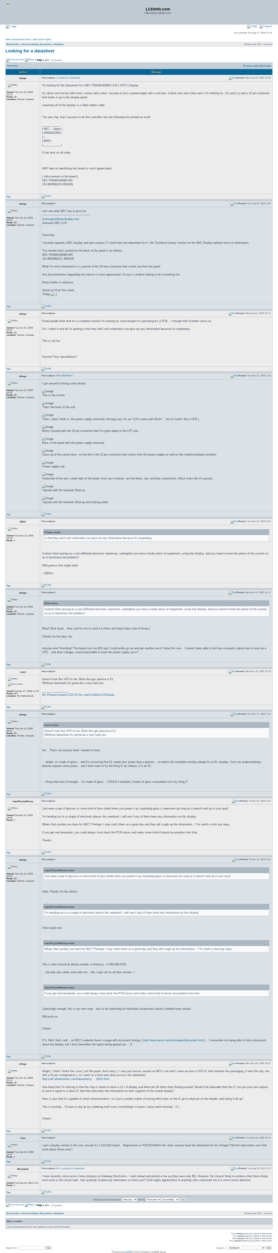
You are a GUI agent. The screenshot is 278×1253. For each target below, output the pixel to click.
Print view (12, 66)
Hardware (59, 44)
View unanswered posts (18, 39)
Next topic (266, 66)
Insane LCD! (66, 694)
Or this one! (81, 694)
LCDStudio (107, 694)
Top (8, 196)
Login (13, 26)
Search (268, 26)
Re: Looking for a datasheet (70, 1168)
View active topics (42, 39)
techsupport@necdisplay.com (60, 219)
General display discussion (36, 44)
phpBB (127, 1252)
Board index (13, 44)
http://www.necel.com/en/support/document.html (173, 1040)
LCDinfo (95, 694)
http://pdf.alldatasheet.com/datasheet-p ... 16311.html (75, 1079)
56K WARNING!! (64, 375)
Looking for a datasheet (30, 50)
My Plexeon (49, 694)
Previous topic (251, 66)
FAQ (254, 26)
